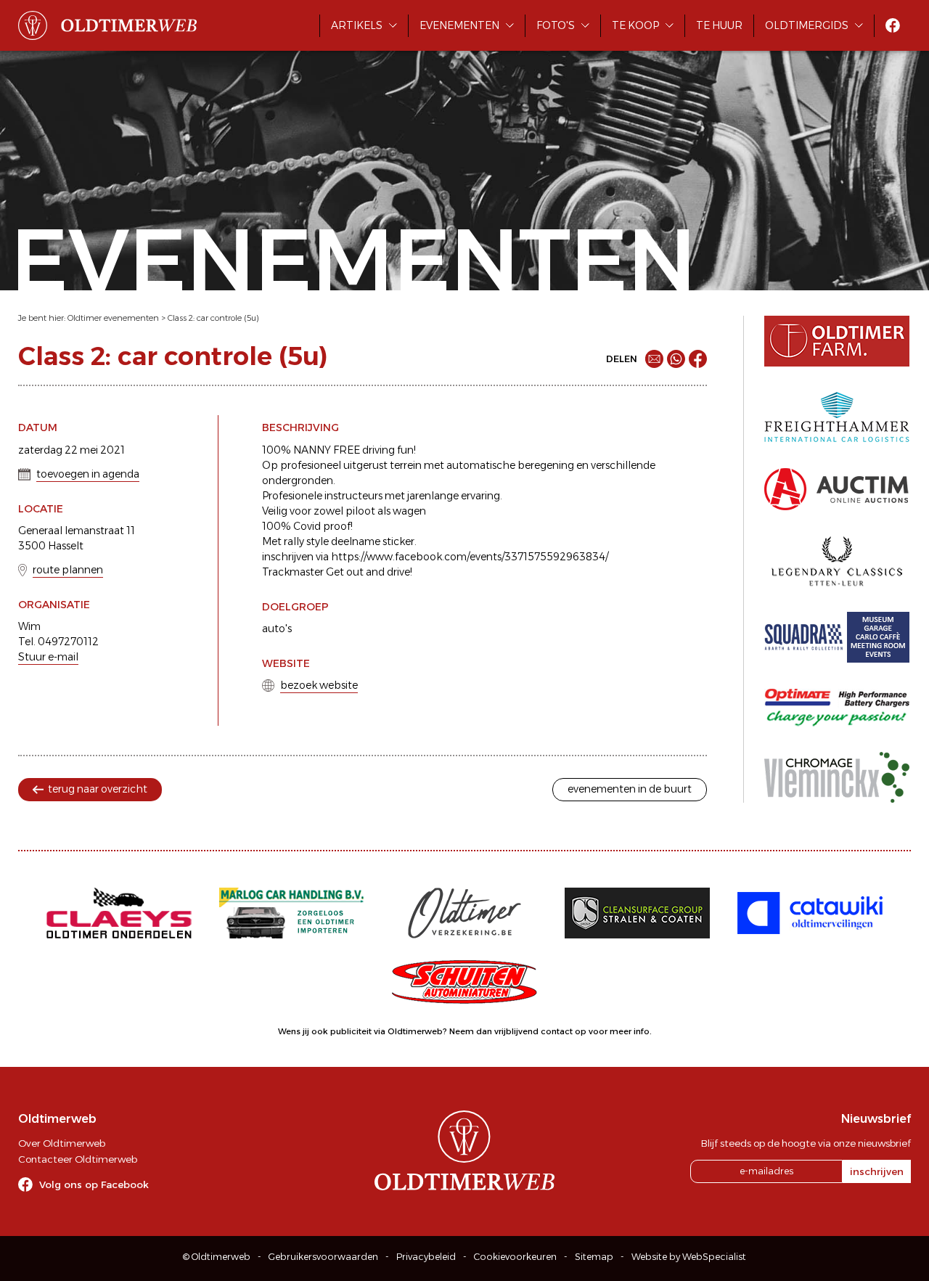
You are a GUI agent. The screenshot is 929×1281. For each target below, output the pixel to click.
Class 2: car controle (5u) (213, 318)
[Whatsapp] (676, 359)
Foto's (555, 25)
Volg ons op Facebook (94, 1184)
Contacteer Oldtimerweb (77, 1159)
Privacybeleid (426, 1256)
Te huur (719, 25)
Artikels (356, 25)
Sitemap (594, 1256)
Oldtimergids (806, 25)
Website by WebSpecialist (688, 1256)
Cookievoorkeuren (515, 1256)
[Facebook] (698, 359)
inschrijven (877, 1171)
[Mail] (654, 359)
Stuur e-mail (48, 656)
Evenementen (459, 25)
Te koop (635, 25)
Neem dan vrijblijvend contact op (517, 1031)
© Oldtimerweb (216, 1256)
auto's (277, 628)
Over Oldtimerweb (61, 1143)
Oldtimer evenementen (113, 318)
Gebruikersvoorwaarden (323, 1256)
